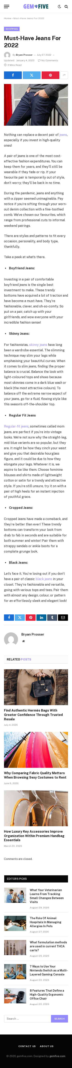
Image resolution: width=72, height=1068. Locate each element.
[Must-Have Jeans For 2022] (36, 105)
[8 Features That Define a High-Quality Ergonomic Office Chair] (15, 995)
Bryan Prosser (24, 54)
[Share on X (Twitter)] (32, 75)
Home (7, 18)
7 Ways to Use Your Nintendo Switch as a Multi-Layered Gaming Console (49, 970)
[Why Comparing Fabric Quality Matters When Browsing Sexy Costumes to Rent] (36, 750)
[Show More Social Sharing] (64, 75)
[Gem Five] (36, 6)
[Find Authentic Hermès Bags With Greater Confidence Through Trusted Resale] (36, 687)
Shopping (12, 29)
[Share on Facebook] (13, 75)
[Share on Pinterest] (50, 75)
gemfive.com (57, 1056)
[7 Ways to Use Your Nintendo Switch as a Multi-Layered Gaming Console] (15, 971)
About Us (47, 1046)
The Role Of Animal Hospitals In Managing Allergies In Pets (45, 922)
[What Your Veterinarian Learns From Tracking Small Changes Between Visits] (15, 895)
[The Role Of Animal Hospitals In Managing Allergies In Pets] (15, 923)
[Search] (66, 6)
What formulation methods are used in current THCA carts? (48, 946)
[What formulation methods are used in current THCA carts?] (15, 947)
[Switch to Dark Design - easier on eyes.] (59, 6)
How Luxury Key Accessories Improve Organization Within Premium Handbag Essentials (34, 836)
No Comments (49, 60)
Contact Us (27, 1046)
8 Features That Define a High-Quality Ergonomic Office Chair (47, 994)
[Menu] (6, 6)
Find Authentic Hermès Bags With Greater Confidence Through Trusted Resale (33, 715)
